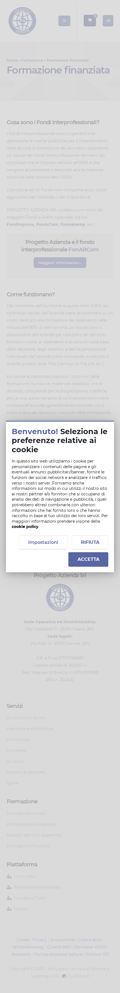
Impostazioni (43, 542)
